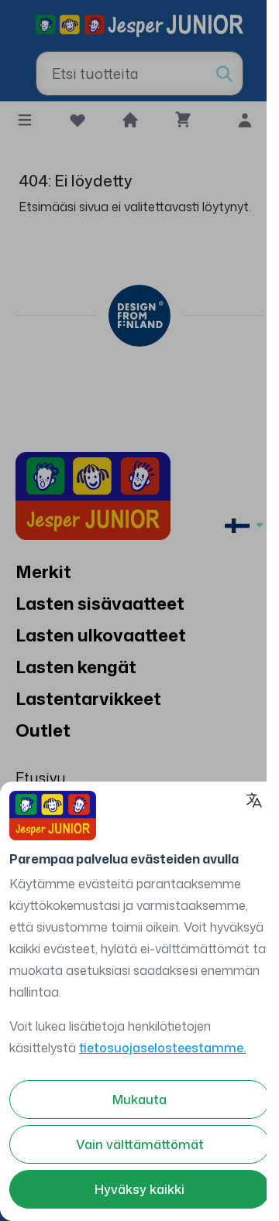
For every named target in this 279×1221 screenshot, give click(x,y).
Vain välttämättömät (140, 1144)
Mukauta (139, 1099)
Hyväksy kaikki (139, 1189)
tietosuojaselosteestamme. (162, 1047)
